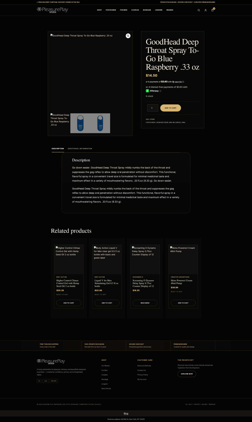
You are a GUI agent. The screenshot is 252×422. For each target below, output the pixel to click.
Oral (183, 122)
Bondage (105, 379)
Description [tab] (58, 149)
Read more (145, 303)
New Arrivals (106, 388)
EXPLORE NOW (187, 374)
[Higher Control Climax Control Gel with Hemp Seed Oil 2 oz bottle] (68, 259)
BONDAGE (147, 10)
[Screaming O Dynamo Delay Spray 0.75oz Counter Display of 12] (145, 259)
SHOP (99, 10)
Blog (126, 413)
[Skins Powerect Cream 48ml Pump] (183, 259)
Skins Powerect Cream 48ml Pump (181, 282)
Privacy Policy (142, 375)
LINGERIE (158, 10)
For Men (105, 370)
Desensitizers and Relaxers (168, 122)
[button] (128, 35)
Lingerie (104, 384)
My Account (141, 379)
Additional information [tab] (80, 149)
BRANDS (170, 10)
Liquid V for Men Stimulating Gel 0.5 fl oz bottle (106, 283)
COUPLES (135, 10)
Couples (105, 375)
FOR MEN (123, 10)
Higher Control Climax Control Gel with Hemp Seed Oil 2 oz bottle (67, 283)
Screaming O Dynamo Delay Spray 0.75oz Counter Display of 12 (143, 283)
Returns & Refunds (144, 366)
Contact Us (141, 370)
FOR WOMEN (111, 10)
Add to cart (171, 108)
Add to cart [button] (69, 303)
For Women (106, 366)
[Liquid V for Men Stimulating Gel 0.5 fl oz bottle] (107, 259)
